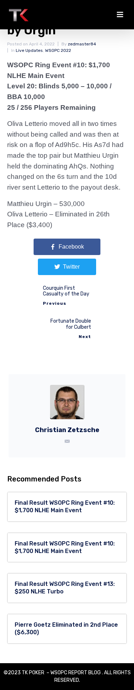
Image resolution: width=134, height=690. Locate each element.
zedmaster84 (82, 44)
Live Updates (29, 50)
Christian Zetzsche (67, 430)
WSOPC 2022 (58, 50)
